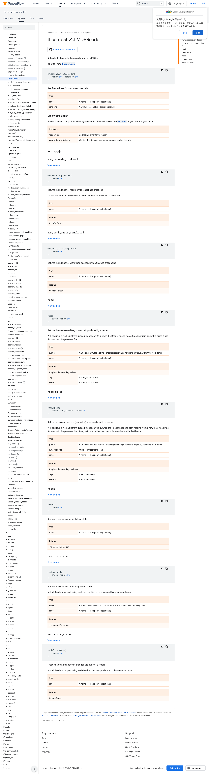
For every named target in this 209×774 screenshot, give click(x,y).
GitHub (193, 3)
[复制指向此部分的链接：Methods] (64, 152)
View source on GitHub (64, 49)
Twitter (45, 747)
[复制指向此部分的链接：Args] (56, 96)
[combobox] (150, 3)
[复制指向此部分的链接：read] (56, 300)
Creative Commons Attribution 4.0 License (119, 713)
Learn (46, 3)
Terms (44, 768)
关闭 (185, 33)
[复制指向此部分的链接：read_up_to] (65, 392)
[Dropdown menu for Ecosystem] (85, 3)
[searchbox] (19, 27)
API (60, 3)
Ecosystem (76, 3)
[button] (18, 532)
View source (53, 165)
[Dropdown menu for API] (65, 3)
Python (21, 18)
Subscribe (175, 768)
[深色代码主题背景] (162, 70)
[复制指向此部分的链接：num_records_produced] (81, 159)
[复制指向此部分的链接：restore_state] (70, 556)
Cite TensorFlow (132, 756)
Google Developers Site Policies (88, 715)
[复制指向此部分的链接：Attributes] (60, 129)
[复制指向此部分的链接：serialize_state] (73, 634)
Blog (44, 738)
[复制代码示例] (166, 70)
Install (36, 3)
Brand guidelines (132, 752)
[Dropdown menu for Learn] (52, 3)
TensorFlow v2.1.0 (14, 12)
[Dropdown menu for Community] (106, 3)
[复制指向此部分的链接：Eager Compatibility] (71, 116)
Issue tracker (131, 738)
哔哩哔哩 (46, 752)
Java (41, 18)
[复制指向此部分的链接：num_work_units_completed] (87, 232)
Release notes (131, 742)
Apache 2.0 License (50, 715)
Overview (8, 18)
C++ (32, 18)
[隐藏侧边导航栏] (34, 769)
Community (97, 3)
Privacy (53, 768)
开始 (198, 33)
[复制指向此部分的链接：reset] (58, 489)
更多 (114, 3)
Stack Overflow (132, 747)
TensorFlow (52, 33)
